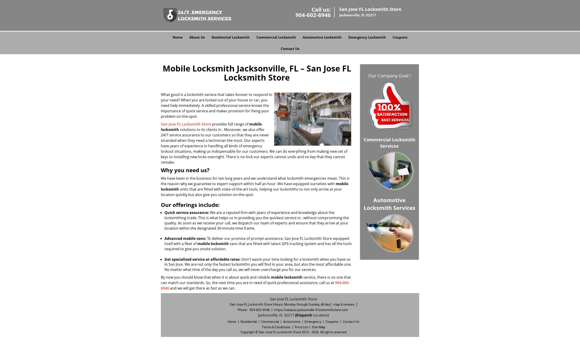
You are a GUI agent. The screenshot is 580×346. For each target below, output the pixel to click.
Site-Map (318, 327)
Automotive (291, 322)
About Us (197, 37)
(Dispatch (304, 315)
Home (178, 37)
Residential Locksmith (231, 37)
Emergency (313, 322)
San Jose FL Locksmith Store (186, 124)
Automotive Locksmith (322, 37)
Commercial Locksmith (276, 37)
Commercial (270, 322)
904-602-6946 (313, 15)
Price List (301, 327)
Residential (249, 322)
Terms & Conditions (276, 327)
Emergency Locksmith (367, 37)
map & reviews (344, 304)
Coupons (400, 37)
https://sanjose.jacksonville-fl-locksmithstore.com (311, 310)
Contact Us (290, 48)
